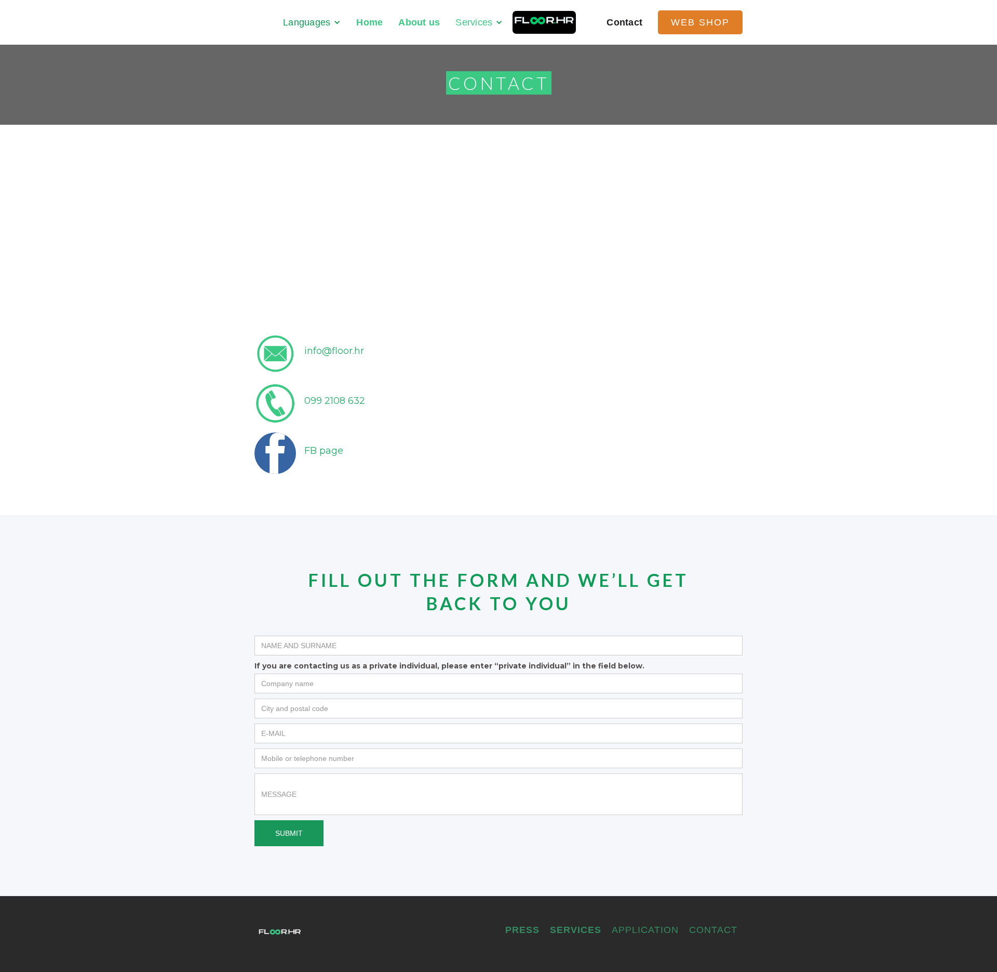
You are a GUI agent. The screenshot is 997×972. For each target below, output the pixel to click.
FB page (323, 450)
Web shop (700, 22)
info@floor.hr (334, 351)
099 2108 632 (334, 400)
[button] (312, 22)
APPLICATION (645, 930)
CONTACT (713, 930)
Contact (624, 22)
